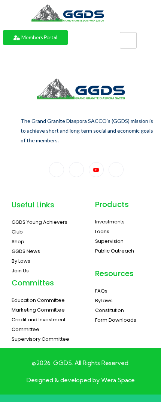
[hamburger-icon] (128, 40)
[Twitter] (76, 169)
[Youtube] (96, 169)
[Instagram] (116, 169)
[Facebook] (56, 169)
